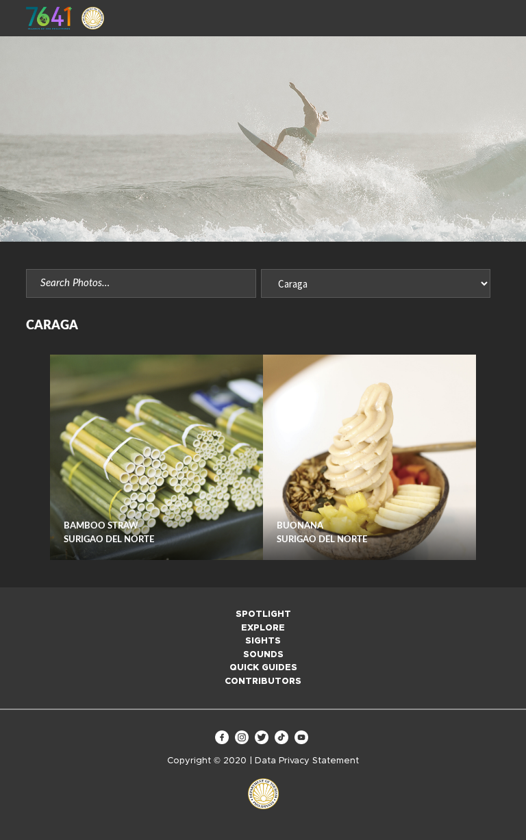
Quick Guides (263, 667)
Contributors (263, 681)
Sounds (263, 654)
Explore (263, 628)
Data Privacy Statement (307, 760)
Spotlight (263, 614)
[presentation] (38, 457)
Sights (263, 641)
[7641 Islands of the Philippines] (49, 18)
